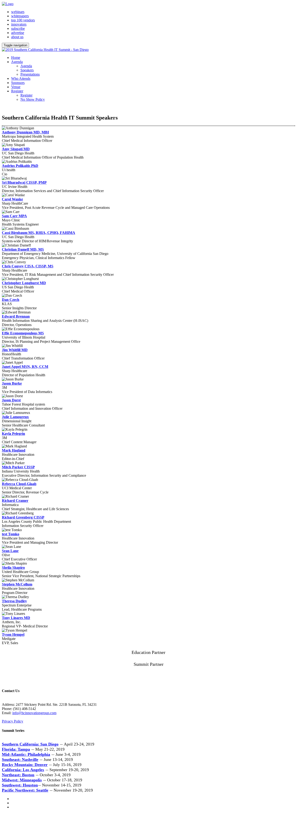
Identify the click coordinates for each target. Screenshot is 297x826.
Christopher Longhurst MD (24, 283)
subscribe (18, 28)
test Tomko (10, 534)
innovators (18, 24)
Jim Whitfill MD (15, 350)
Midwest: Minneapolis (22, 780)
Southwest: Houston (20, 785)
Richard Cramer (15, 501)
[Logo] (7, 4)
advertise (17, 33)
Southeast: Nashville (20, 759)
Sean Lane (10, 551)
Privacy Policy (12, 721)
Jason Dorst (11, 400)
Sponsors (18, 83)
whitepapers (20, 16)
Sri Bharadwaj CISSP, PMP (24, 182)
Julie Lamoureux (15, 417)
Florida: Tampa (16, 749)
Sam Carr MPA (14, 216)
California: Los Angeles (23, 769)
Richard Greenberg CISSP (23, 517)
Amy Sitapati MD (16, 149)
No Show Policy (32, 99)
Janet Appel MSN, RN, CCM (25, 367)
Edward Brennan (16, 316)
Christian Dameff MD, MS (23, 249)
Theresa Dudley (14, 601)
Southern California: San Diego (30, 744)
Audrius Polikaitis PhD (20, 166)
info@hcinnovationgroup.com (34, 713)
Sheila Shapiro (13, 568)
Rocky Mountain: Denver (25, 764)
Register (17, 91)
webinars (17, 12)
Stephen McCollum (17, 584)
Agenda (17, 62)
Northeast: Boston (18, 775)
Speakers (27, 70)
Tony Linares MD (16, 618)
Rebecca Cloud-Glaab (19, 484)
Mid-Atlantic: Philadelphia (26, 754)
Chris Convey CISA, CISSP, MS (27, 266)
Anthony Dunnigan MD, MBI (25, 132)
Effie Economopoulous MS (23, 333)
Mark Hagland (13, 450)
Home (15, 58)
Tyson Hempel (13, 634)
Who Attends (20, 78)
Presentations (30, 74)
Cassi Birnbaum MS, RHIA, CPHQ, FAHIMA (38, 233)
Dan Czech (10, 300)
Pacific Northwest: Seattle (25, 790)
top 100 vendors (23, 20)
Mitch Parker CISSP (18, 467)
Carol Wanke (12, 199)
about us (17, 37)
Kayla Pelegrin (13, 434)
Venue (15, 87)
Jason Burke (12, 383)
